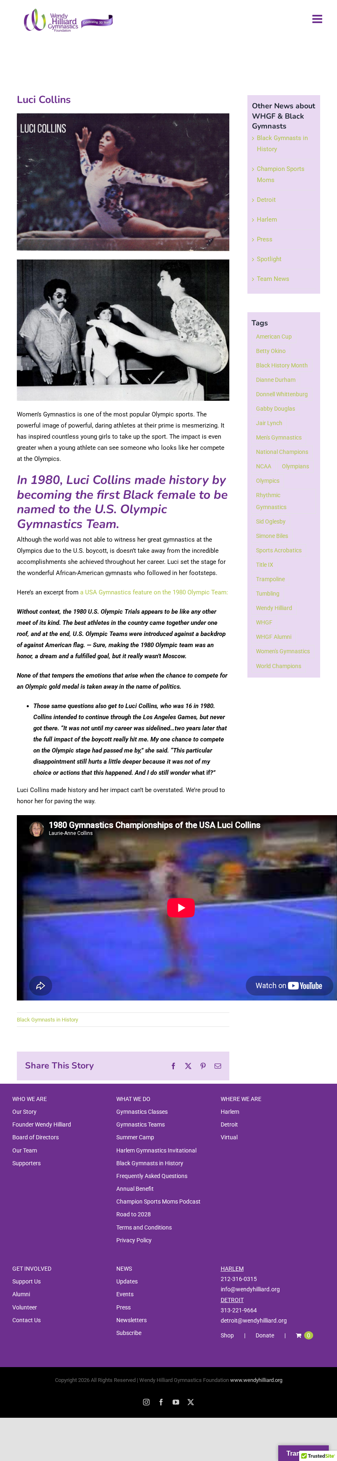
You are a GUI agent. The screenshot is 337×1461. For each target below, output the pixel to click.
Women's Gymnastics (283, 651)
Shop (227, 1335)
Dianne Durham (275, 379)
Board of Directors (35, 1137)
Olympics (267, 480)
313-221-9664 (239, 1310)
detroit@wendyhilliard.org (254, 1320)
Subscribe (128, 1333)
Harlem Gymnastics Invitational (156, 1150)
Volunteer (24, 1307)
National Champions (282, 452)
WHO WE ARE (29, 1099)
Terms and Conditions (144, 1227)
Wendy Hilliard (274, 608)
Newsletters (131, 1320)
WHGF (264, 622)
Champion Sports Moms (281, 174)
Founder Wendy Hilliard (41, 1124)
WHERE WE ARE (241, 1099)
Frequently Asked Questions (151, 1176)
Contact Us (26, 1320)
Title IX (264, 564)
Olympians (295, 466)
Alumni (21, 1294)
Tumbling (267, 593)
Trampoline (270, 579)
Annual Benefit (135, 1188)
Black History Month (282, 365)
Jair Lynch (269, 423)
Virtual (229, 1137)
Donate (265, 1335)
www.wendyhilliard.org (256, 1380)
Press (264, 239)
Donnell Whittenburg (282, 394)
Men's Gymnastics (279, 437)
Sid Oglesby (271, 521)
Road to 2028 (133, 1214)
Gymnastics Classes (142, 1111)
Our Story (24, 1111)
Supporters (26, 1163)
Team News (273, 279)
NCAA (263, 466)
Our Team (24, 1150)
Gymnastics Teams (140, 1124)
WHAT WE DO (133, 1099)
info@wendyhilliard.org (250, 1289)
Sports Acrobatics (279, 550)
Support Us (26, 1281)
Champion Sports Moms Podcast (158, 1201)
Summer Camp (135, 1137)
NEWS (124, 1268)
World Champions (278, 666)
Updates (127, 1281)
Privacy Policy (134, 1240)
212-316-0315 (239, 1279)
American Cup (274, 336)
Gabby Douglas (275, 408)
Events (125, 1294)
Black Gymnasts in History (47, 1020)
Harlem (267, 219)
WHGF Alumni (273, 636)
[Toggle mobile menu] (318, 19)
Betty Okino (271, 351)
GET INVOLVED (31, 1268)
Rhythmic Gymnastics (271, 501)
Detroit (266, 199)
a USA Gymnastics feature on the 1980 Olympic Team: (154, 592)
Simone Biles (272, 536)
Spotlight (269, 259)
